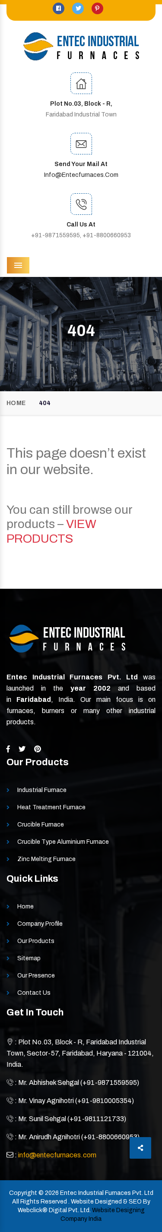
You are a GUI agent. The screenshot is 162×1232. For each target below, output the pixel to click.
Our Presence (36, 975)
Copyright (23, 1193)
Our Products (35, 941)
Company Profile (40, 924)
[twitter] (78, 8)
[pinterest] (97, 8)
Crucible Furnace (40, 824)
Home (15, 403)
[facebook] (59, 8)
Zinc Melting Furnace (46, 859)
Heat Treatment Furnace (51, 807)
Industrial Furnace (42, 790)
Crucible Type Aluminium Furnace (63, 842)
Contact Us (34, 993)
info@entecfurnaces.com (81, 175)
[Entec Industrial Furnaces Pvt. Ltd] (81, 46)
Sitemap (29, 958)
